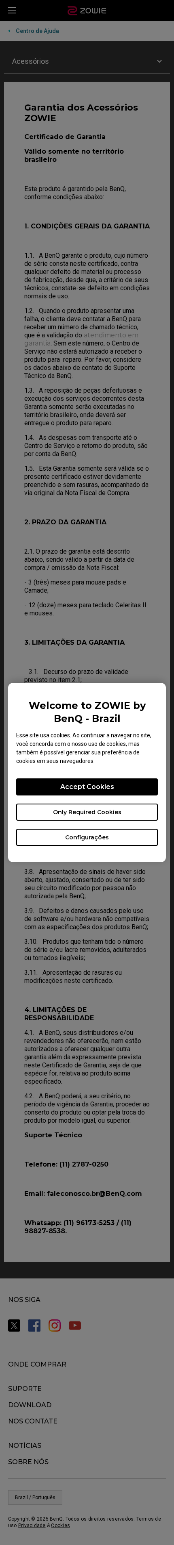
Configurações (87, 837)
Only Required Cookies (87, 812)
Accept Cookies (87, 787)
